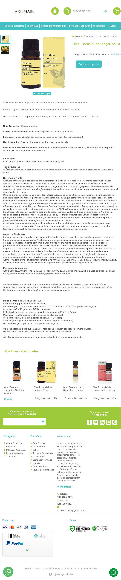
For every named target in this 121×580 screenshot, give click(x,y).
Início (77, 36)
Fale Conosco (39, 443)
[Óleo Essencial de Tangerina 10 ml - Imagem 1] (5, 39)
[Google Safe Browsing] (100, 528)
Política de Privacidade (43, 469)
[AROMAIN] (24, 11)
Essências (10, 446)
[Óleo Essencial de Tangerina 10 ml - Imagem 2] (5, 49)
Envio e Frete (39, 446)
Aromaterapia (39, 456)
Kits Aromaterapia (14, 453)
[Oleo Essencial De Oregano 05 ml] (46, 381)
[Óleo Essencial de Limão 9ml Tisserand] (75, 381)
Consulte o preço (89, 64)
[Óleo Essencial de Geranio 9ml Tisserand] (105, 381)
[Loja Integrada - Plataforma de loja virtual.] (60, 574)
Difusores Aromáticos (16, 449)
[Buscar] (105, 11)
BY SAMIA (115, 54)
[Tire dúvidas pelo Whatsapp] (113, 572)
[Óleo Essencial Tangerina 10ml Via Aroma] (16, 380)
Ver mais (16, 387)
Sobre (36, 449)
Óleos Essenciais (91, 36)
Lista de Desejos (42, 94)
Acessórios (11, 456)
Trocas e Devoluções (43, 453)
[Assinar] (43, 421)
